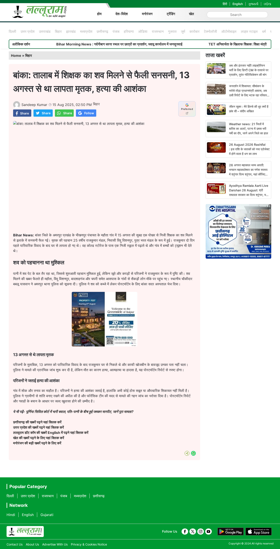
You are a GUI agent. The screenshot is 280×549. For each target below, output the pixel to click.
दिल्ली (12, 31)
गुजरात (172, 31)
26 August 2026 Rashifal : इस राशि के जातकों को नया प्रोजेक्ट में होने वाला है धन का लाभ (249, 149)
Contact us (15, 544)
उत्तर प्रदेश (28, 31)
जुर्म (183, 31)
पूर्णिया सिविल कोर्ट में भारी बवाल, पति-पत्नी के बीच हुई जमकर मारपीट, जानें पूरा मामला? (79, 411)
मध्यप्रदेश (86, 31)
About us (32, 544)
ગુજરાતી (253, 4)
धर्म (264, 31)
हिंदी (225, 4)
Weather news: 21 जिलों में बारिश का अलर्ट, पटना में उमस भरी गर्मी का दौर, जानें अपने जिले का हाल (248, 128)
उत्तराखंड (45, 31)
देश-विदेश (122, 14)
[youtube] (208, 531)
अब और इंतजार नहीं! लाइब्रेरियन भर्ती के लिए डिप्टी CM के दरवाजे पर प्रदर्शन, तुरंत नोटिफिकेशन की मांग (248, 70)
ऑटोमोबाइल (228, 31)
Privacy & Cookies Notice (89, 544)
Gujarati (46, 515)
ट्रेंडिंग (171, 14)
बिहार (58, 31)
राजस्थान (158, 31)
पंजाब (116, 31)
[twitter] (192, 531)
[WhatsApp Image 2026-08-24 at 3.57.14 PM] (104, 345)
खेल (191, 14)
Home (16, 55)
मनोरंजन (147, 14)
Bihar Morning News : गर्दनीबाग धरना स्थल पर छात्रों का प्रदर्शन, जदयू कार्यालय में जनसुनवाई (104, 44)
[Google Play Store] (230, 531)
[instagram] (200, 531)
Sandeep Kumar (34, 104)
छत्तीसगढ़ (102, 31)
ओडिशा (142, 31)
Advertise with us (55, 544)
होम (99, 14)
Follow (89, 113)
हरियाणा (129, 31)
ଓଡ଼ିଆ (267, 4)
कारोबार (194, 31)
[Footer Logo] (25, 531)
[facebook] (185, 531)
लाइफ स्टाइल (249, 31)
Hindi (11, 515)
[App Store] (258, 531)
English (238, 4)
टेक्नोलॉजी (210, 31)
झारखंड (71, 31)
